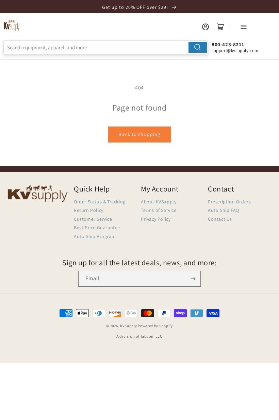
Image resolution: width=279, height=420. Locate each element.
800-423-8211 (228, 44)
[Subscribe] (192, 279)
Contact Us (220, 219)
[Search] (197, 47)
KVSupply (128, 325)
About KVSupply (158, 202)
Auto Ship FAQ (223, 210)
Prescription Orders (229, 202)
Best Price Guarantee (97, 227)
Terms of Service (159, 210)
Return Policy (88, 210)
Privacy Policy (155, 219)
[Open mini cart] (220, 26)
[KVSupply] (11, 25)
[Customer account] (205, 26)
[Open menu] (243, 26)
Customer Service (93, 219)
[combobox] (105, 47)
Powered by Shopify (155, 325)
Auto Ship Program (95, 236)
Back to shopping (139, 134)
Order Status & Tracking (100, 202)
